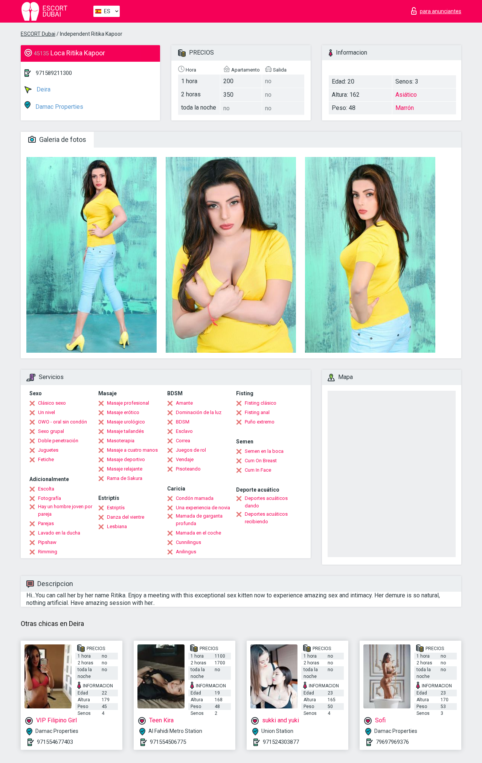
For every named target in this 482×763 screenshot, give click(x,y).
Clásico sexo (52, 403)
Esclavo (184, 431)
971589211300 (54, 73)
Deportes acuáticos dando (266, 502)
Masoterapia (120, 440)
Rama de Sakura (124, 478)
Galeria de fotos (62, 139)
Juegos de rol (191, 450)
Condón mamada (195, 498)
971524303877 (281, 742)
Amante (184, 403)
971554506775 (168, 742)
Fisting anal (257, 412)
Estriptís (116, 507)
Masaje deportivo (126, 459)
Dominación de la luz (198, 412)
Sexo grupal (51, 431)
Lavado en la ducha (59, 533)
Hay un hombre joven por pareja (65, 510)
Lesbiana (117, 526)
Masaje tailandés (125, 431)
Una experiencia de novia (203, 507)
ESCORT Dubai (38, 34)
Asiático (406, 94)
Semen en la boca (264, 451)
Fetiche (46, 459)
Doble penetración (58, 440)
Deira (42, 89)
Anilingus (186, 551)
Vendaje (185, 459)
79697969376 (392, 742)
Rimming (47, 551)
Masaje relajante (124, 469)
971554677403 (55, 742)
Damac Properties (58, 106)
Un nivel (46, 412)
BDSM (182, 422)
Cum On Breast (261, 460)
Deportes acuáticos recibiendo (266, 517)
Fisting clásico (260, 403)
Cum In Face (258, 470)
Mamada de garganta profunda (199, 519)
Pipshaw (47, 542)
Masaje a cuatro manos (132, 450)
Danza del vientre (125, 517)
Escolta (46, 489)
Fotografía (49, 498)
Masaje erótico (123, 412)
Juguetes (48, 450)
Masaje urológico (126, 422)
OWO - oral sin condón (62, 422)
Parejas (46, 523)
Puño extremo (260, 422)
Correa (183, 440)
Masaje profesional (128, 403)
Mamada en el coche (198, 533)
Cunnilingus (188, 542)
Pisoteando (188, 469)
